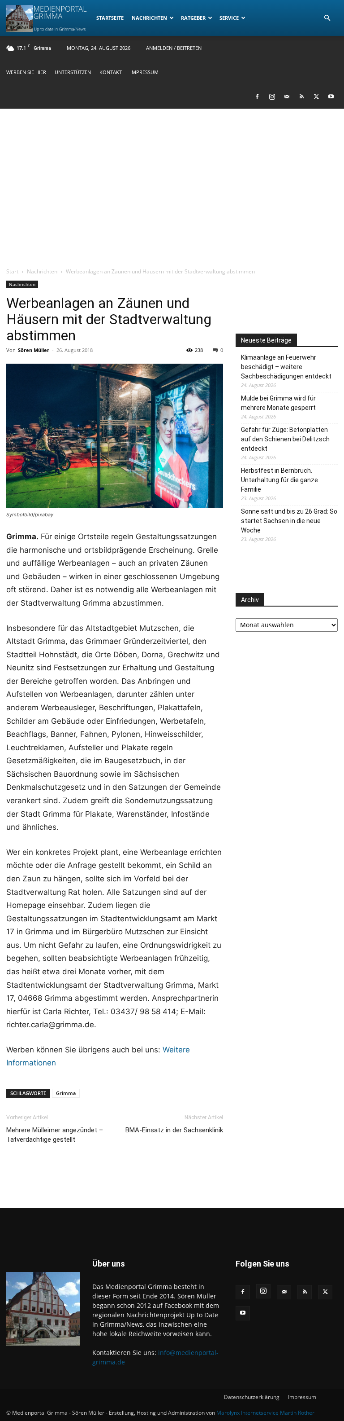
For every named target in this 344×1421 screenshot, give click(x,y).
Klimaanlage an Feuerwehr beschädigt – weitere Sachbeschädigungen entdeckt (286, 367)
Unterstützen (73, 72)
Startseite (110, 17)
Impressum (144, 72)
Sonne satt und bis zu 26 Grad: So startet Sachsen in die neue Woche (289, 521)
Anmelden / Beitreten (174, 47)
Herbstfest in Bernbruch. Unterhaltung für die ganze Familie (279, 480)
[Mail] (286, 96)
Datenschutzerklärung (252, 1397)
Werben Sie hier (26, 72)
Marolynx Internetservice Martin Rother (265, 1413)
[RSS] (301, 96)
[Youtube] (331, 96)
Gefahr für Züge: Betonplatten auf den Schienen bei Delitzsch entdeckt (285, 439)
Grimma (66, 1093)
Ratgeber (193, 17)
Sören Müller (33, 350)
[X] (316, 96)
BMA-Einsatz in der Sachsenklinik (174, 1130)
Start (12, 271)
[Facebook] (257, 96)
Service (229, 17)
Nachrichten (149, 17)
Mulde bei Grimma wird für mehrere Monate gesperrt (278, 403)
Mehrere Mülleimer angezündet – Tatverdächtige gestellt (54, 1135)
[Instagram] (272, 96)
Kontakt (110, 72)
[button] (327, 18)
